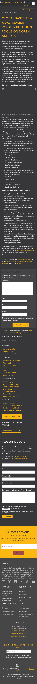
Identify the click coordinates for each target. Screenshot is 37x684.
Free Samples (23, 611)
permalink (19, 263)
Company (5, 469)
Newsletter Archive (12, 416)
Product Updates (9, 351)
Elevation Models (7, 614)
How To (21, 600)
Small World (7, 389)
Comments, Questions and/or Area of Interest (17, 490)
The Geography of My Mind (13, 386)
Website (4, 311)
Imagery (6, 587)
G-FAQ (5, 368)
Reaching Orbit (8, 375)
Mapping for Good (10, 365)
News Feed (24, 604)
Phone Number (7, 476)
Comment (5, 280)
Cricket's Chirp (8, 403)
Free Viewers (23, 594)
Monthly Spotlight (9, 349)
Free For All (7, 363)
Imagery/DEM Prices (8, 611)
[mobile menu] (32, 3)
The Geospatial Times (24, 259)
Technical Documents (25, 597)
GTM (4, 370)
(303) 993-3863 (22, 456)
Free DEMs (22, 591)
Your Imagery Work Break (12, 410)
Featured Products (10, 354)
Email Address (7, 483)
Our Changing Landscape (12, 382)
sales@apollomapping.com (25, 250)
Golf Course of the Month (12, 405)
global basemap (11, 261)
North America (21, 261)
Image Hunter (9, 604)
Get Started (25, 587)
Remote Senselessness (11, 384)
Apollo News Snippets (11, 396)
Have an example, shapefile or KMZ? (14, 506)
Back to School (8, 394)
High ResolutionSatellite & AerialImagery (7, 593)
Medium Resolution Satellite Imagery (8, 599)
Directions (5, 608)
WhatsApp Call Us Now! (18, 636)
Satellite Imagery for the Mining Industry (26, 615)
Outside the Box (9, 391)
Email (4, 305)
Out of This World (9, 372)
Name (4, 298)
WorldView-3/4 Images (11, 360)
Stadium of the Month (11, 408)
